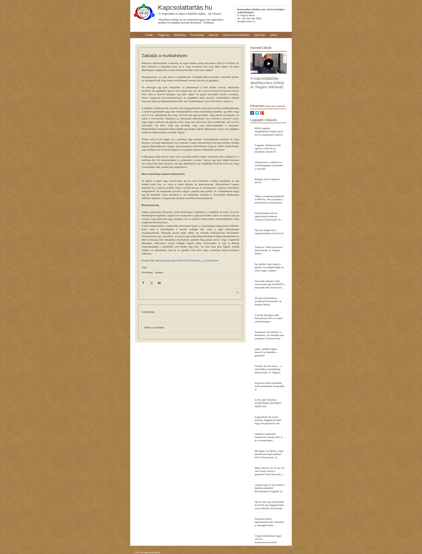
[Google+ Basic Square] (262, 113)
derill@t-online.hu (246, 21)
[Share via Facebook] (143, 282)
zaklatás (159, 272)
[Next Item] (281, 63)
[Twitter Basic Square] (257, 113)
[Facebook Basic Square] (252, 113)
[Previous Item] (255, 63)
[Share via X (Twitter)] (151, 282)
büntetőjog (147, 272)
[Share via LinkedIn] (159, 282)
